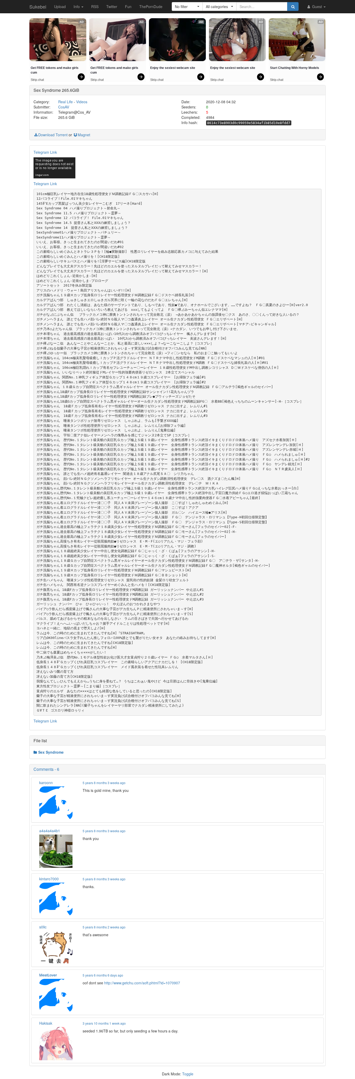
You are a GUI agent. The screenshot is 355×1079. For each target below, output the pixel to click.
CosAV (63, 106)
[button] (187, 6)
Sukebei (37, 6)
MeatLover (48, 975)
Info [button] (77, 6)
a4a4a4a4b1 (49, 830)
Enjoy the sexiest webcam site (172, 68)
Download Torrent (53, 134)
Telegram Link (45, 152)
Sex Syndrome (51, 752)
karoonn (46, 782)
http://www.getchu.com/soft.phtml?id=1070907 (142, 982)
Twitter (111, 6)
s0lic (43, 926)
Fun (128, 6)
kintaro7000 (49, 878)
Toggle (187, 1073)
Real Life (65, 101)
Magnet (84, 134)
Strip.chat (37, 80)
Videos (81, 101)
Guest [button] (317, 6)
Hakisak (45, 1023)
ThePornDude (150, 6)
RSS (94, 6)
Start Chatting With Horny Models (294, 68)
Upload (60, 6)
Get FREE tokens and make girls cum (55, 70)
